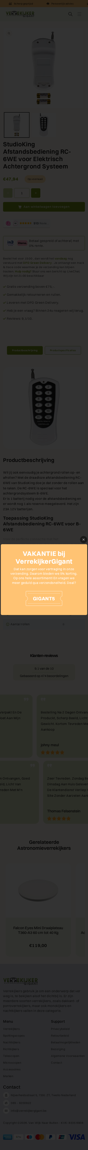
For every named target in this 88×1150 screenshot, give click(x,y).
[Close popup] (83, 539)
